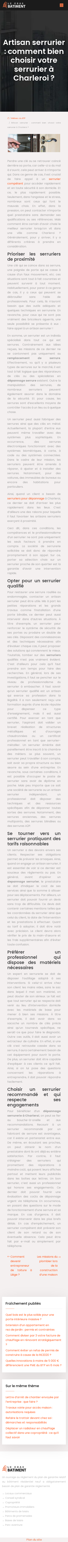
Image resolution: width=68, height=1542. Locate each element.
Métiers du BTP (18, 118)
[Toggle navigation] (61, 5)
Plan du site (34, 1540)
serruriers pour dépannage (25, 498)
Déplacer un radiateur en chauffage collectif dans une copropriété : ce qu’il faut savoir (32, 1432)
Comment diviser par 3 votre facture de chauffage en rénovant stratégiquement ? (33, 1340)
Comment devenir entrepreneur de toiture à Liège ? (21, 1266)
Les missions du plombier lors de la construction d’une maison (47, 1266)
